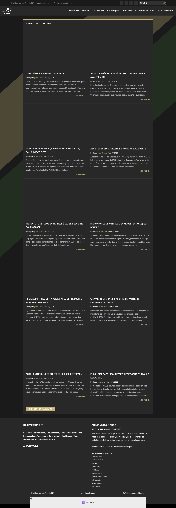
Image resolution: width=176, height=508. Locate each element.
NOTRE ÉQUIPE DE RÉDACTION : (103, 453)
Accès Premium (166, 11)
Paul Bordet (102, 153)
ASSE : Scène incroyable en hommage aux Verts (118, 149)
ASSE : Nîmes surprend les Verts (45, 73)
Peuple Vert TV (129, 11)
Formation (99, 11)
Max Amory (102, 81)
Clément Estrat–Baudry (99, 477)
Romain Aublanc (97, 456)
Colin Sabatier (96, 480)
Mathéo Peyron (97, 473)
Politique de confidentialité (22, 3)
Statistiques (113, 11)
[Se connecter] (164, 3)
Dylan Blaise (96, 487)
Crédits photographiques (133, 493)
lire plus (79, 96)
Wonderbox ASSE (46, 439)
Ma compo (74, 11)
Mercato (86, 11)
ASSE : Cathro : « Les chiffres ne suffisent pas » (54, 374)
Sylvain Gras (38, 78)
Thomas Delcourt (97, 460)
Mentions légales (44, 3)
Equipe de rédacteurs (62, 3)
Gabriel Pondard (97, 483)
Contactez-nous (146, 11)
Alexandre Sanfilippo (125, 447)
